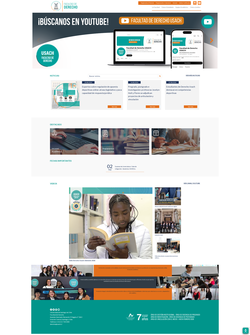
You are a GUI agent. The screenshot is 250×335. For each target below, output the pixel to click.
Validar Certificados (184, 3)
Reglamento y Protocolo (147, 3)
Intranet (175, 3)
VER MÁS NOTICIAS (193, 75)
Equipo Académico (181, 7)
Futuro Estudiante (168, 7)
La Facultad (156, 7)
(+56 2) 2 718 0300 (62, 322)
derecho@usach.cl (56, 324)
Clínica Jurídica (195, 7)
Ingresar (94, 152)
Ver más (114, 107)
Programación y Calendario (163, 3)
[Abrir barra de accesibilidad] (246, 331)
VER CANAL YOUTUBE (192, 183)
